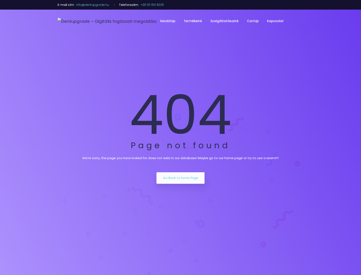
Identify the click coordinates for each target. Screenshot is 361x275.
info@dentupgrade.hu (92, 5)
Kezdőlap (167, 21)
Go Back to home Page (180, 178)
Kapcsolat (275, 21)
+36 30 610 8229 (152, 5)
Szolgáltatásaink (224, 21)
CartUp (253, 21)
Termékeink (193, 21)
